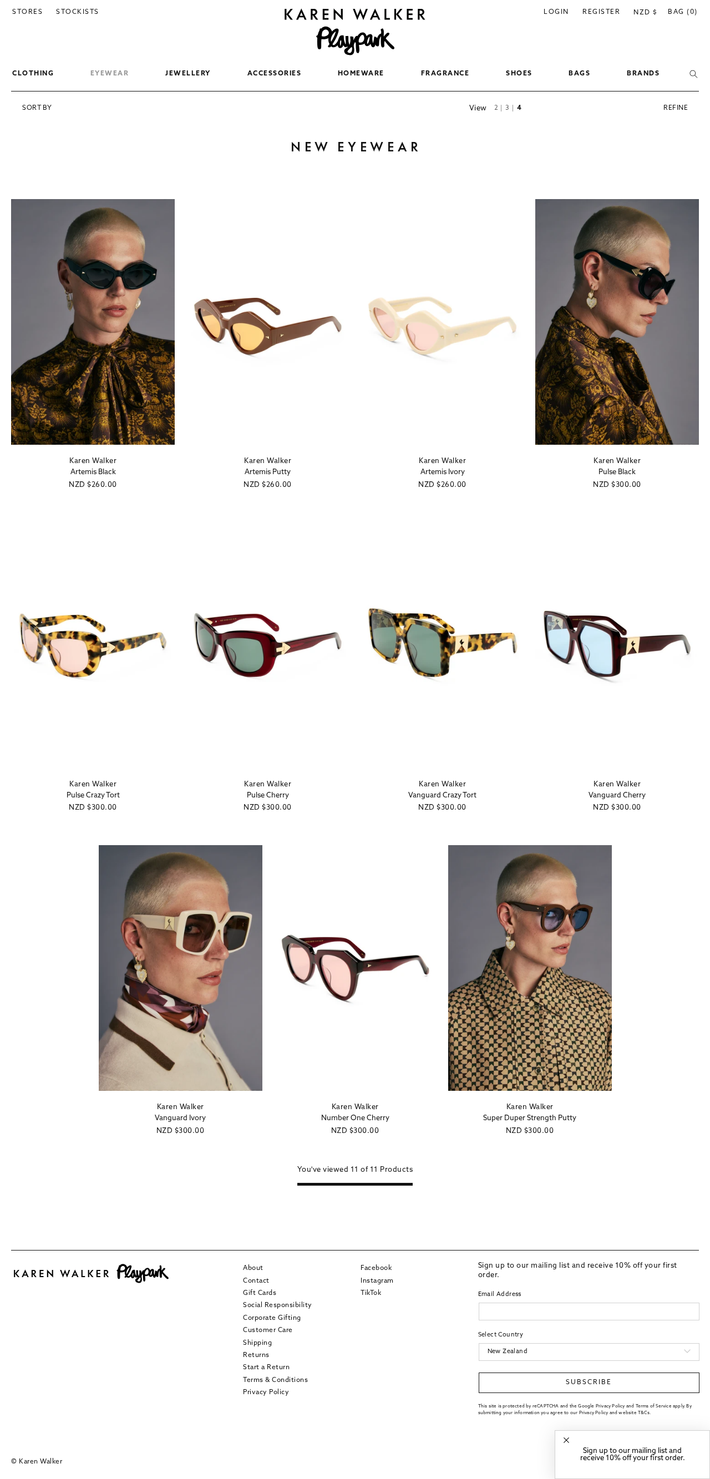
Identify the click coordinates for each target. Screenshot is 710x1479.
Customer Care (268, 1330)
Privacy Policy (266, 1392)
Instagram (377, 1280)
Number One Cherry (355, 1118)
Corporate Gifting (272, 1317)
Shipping (257, 1342)
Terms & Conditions (275, 1379)
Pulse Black (617, 472)
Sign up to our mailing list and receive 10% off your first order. (632, 1454)
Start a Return (266, 1367)
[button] (33, 74)
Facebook (376, 1268)
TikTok (371, 1292)
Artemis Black (93, 472)
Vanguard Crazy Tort (442, 795)
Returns (256, 1354)
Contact (256, 1280)
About (253, 1268)
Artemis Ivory (442, 472)
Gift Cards (259, 1292)
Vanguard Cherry (617, 795)
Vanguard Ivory (180, 1118)
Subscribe (589, 1382)
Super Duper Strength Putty (529, 1118)
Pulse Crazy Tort (93, 795)
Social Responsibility (277, 1305)
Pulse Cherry (268, 795)
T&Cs (644, 1412)
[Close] (566, 1440)
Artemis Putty (268, 472)
